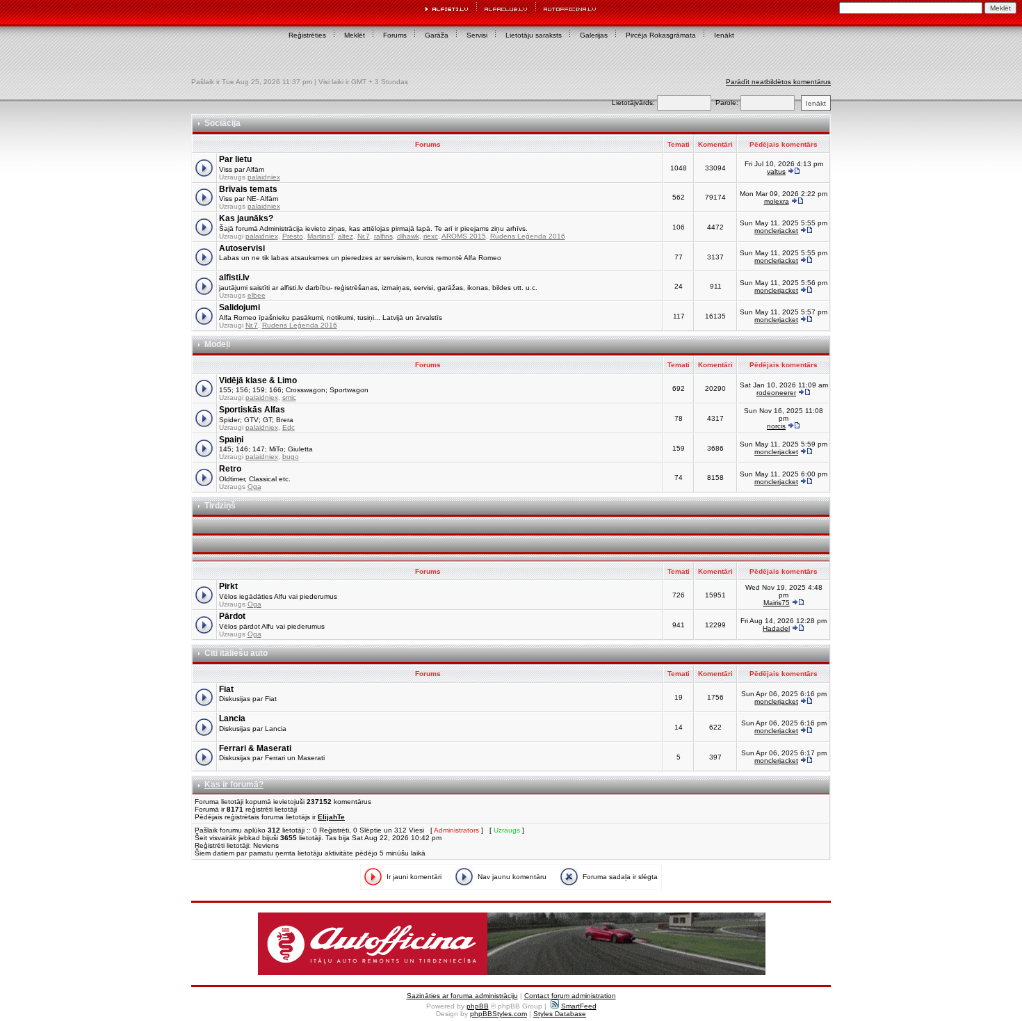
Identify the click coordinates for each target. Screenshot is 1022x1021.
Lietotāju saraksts (533, 35)
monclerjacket (776, 230)
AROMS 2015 (463, 236)
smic (289, 397)
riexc (430, 236)
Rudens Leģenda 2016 (527, 236)
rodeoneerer (776, 392)
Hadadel (776, 628)
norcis (776, 426)
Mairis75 (776, 602)
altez (345, 236)
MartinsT (320, 236)
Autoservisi (242, 248)
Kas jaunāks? (246, 218)
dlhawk (408, 236)
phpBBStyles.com (498, 1014)
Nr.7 (363, 236)
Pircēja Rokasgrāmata (661, 35)
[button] (512, 943)
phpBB (478, 1006)
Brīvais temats (248, 189)
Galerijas (594, 35)
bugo (290, 456)
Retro (230, 469)
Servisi (477, 35)
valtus (776, 171)
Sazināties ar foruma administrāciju (462, 995)
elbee (257, 295)
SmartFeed (579, 1006)
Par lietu (235, 159)
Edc (288, 427)
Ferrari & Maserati (255, 748)
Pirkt (228, 586)
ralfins (383, 236)
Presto (292, 236)
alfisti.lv (234, 277)
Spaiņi (231, 439)
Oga (254, 486)
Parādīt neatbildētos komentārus (778, 82)
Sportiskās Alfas (252, 410)
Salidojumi (239, 307)
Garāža (436, 35)
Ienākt (724, 35)
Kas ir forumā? (233, 784)
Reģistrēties (307, 35)
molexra (776, 201)
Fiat (226, 689)
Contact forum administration (570, 995)
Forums (395, 35)
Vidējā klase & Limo (258, 380)
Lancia (232, 718)
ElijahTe (331, 817)
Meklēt (354, 35)
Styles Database (559, 1014)
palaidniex (264, 177)
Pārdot (232, 616)
